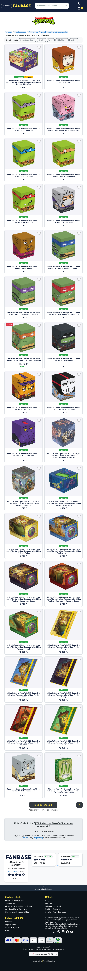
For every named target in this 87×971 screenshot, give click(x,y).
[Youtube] (71, 931)
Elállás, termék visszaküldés (17, 912)
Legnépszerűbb (27, 40)
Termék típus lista (49, 961)
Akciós (73, 40)
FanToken (49, 903)
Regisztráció (10, 924)
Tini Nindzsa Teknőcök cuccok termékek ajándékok (48, 32)
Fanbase (8, 32)
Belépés (8, 922)
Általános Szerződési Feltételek (18, 906)
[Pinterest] (58, 931)
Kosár (7, 930)
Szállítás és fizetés (53, 909)
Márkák (40, 40)
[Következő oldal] (79, 805)
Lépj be (25, 838)
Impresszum (10, 903)
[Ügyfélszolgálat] (79, 3)
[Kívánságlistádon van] (39, 47)
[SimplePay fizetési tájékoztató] (49, 940)
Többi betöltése (42, 805)
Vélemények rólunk (53, 906)
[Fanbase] (22, 6)
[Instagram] (63, 931)
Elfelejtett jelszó (12, 927)
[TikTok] (54, 931)
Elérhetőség (61, 40)
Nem (50, 40)
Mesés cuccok (20, 32)
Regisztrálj (38, 838)
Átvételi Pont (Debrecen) (55, 912)
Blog (47, 900)
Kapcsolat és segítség (14, 900)
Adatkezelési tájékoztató (16, 909)
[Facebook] (67, 931)
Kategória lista (37, 961)
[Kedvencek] (84, 3)
